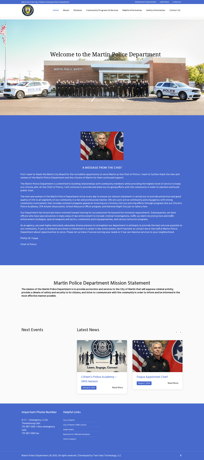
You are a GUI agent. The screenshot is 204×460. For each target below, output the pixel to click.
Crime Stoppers (69, 434)
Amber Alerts (68, 425)
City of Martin (69, 415)
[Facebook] (181, 451)
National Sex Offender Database (76, 430)
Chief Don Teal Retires (151, 377)
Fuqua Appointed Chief (96, 377)
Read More (117, 383)
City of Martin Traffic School (74, 420)
